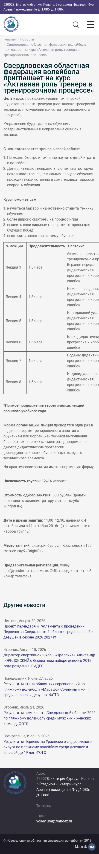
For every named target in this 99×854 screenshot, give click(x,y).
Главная (10, 39)
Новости (27, 39)
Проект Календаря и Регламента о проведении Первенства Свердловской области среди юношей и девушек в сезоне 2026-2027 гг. (48, 631)
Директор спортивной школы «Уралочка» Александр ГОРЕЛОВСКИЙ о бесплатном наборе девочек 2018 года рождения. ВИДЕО (49, 660)
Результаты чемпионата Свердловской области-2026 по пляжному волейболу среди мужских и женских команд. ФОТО (49, 718)
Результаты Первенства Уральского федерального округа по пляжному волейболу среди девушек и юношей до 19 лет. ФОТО (47, 747)
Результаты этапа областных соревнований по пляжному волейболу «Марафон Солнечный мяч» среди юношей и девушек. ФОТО (46, 689)
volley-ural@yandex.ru (54, 821)
